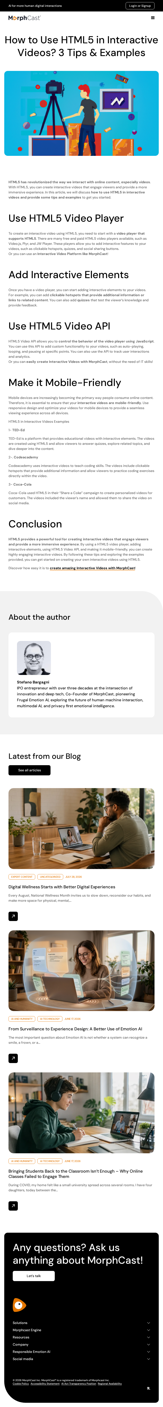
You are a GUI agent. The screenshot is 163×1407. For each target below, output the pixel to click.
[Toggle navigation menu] (153, 18)
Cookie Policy (21, 1383)
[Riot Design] (148, 1388)
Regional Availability (110, 1383)
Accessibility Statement (45, 1383)
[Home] (24, 18)
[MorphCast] (19, 1305)
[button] (29, 770)
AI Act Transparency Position (78, 1383)
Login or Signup (140, 6)
